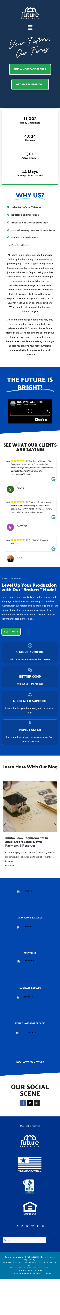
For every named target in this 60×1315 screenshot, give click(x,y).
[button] (30, 28)
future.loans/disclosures (30, 1270)
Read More (9, 865)
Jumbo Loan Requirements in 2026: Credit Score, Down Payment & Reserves (26, 841)
